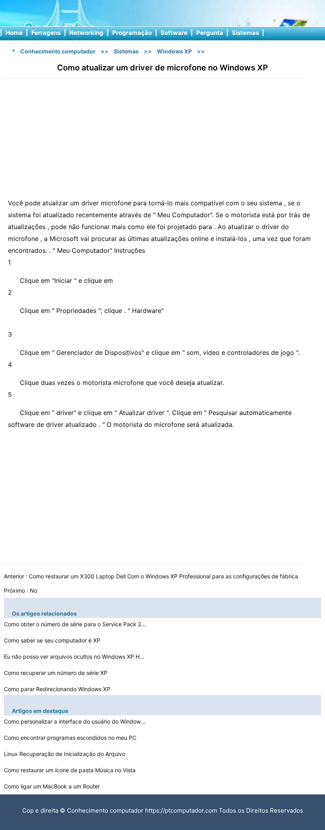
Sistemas (245, 32)
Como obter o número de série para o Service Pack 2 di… (75, 624)
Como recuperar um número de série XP (56, 672)
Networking (86, 32)
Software (174, 32)
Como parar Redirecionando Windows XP (58, 689)
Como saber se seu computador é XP (53, 640)
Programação (132, 32)
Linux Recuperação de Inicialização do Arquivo (65, 753)
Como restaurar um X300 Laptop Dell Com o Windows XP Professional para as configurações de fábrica (164, 576)
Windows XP (174, 51)
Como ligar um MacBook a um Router (52, 786)
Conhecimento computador (58, 51)
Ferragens (46, 32)
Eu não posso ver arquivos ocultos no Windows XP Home (75, 656)
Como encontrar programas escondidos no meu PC (71, 737)
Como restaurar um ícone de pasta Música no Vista (70, 770)
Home (14, 32)
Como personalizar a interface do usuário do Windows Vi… (75, 721)
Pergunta (209, 32)
